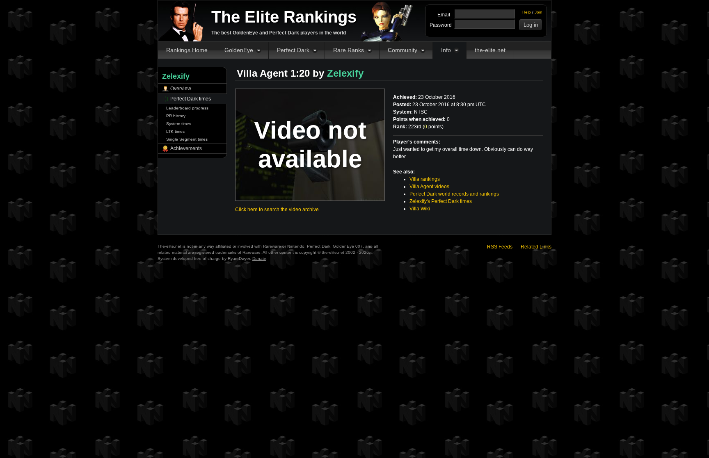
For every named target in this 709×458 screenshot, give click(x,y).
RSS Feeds (499, 247)
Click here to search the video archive (277, 209)
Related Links (536, 247)
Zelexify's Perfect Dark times (440, 201)
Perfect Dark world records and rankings (454, 194)
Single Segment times (187, 139)
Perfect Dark (293, 50)
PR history (175, 116)
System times (178, 123)
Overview (180, 88)
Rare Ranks (348, 50)
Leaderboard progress (187, 108)
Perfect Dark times (190, 99)
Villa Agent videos (429, 186)
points (433, 127)
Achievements (186, 148)
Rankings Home (187, 50)
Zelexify (345, 73)
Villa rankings (424, 179)
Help (526, 12)
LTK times (175, 131)
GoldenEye (238, 50)
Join (538, 12)
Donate (259, 258)
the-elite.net (490, 50)
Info (446, 50)
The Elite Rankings (284, 17)
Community (402, 50)
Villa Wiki (419, 209)
